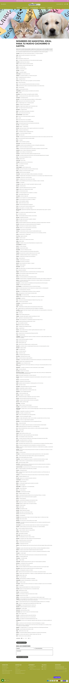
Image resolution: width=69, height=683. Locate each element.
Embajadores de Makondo (20, 673)
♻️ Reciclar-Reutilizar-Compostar (34, 669)
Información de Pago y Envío (20, 670)
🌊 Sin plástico (31, 667)
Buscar (16, 667)
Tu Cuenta (17, 666)
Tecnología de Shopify (59, 679)
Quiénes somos (4, 666)
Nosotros (42, 7)
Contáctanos (4, 669)
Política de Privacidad (6, 671)
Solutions (25, 7)
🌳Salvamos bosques (32, 666)
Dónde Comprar (18, 671)
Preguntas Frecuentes (6, 673)
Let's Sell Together (5, 667)
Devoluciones (17, 669)
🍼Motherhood (34, 7)
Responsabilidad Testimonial (7, 670)
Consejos (50, 7)
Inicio (18, 7)
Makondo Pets (52, 679)
